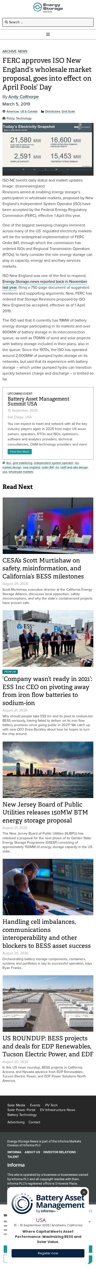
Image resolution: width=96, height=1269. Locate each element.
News (22, 51)
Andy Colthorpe (23, 96)
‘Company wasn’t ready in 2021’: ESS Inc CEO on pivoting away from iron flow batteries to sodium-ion (47, 691)
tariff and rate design (74, 467)
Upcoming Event (20, 393)
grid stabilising (22, 463)
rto (57, 467)
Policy (11, 118)
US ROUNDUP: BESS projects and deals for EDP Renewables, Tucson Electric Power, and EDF (48, 1046)
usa (4, 471)
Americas (13, 111)
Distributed (52, 111)
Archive (9, 51)
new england (31, 467)
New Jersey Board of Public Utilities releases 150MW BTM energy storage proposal (45, 812)
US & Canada (28, 111)
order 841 (48, 467)
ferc (8, 463)
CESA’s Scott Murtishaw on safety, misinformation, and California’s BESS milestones (43, 568)
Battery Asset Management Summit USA (38, 401)
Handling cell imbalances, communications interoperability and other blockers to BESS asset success (46, 934)
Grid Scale (68, 111)
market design (11, 467)
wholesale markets (21, 471)
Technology (24, 118)
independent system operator (53, 463)
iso (77, 463)
